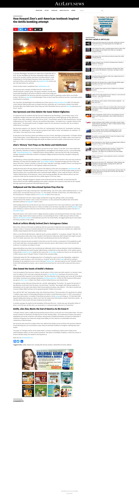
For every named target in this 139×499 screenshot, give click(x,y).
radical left (56, 345)
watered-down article (60, 102)
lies (46, 345)
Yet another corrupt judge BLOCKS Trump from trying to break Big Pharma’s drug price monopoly (108, 136)
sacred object (53, 252)
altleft (47, 10)
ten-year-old (43, 194)
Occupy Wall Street (52, 274)
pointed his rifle (43, 81)
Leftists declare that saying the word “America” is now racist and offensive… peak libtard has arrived (108, 95)
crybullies (54, 10)
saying (57, 296)
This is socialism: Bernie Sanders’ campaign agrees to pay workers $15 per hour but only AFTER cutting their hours (107, 130)
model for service (27, 252)
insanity (37, 345)
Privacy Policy (69, 493)
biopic (62, 259)
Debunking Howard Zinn (24, 152)
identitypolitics (64, 10)
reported (28, 97)
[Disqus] (47, 423)
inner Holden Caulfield (47, 161)
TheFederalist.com (43, 86)
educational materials (49, 278)
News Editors (26, 26)
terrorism (63, 345)
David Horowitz (72, 168)
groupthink (39, 10)
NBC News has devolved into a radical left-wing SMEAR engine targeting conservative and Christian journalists (108, 83)
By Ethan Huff (100, 97)
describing (69, 106)
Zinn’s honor (24, 280)
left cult (42, 345)
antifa (24, 345)
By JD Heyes (100, 45)
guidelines (75, 207)
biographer (30, 201)
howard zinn (30, 345)
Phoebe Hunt (50, 261)
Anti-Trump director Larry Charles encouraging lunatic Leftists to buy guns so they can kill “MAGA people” (108, 143)
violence (69, 345)
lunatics (50, 345)
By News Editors (101, 59)
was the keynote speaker (23, 218)
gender (73, 10)
